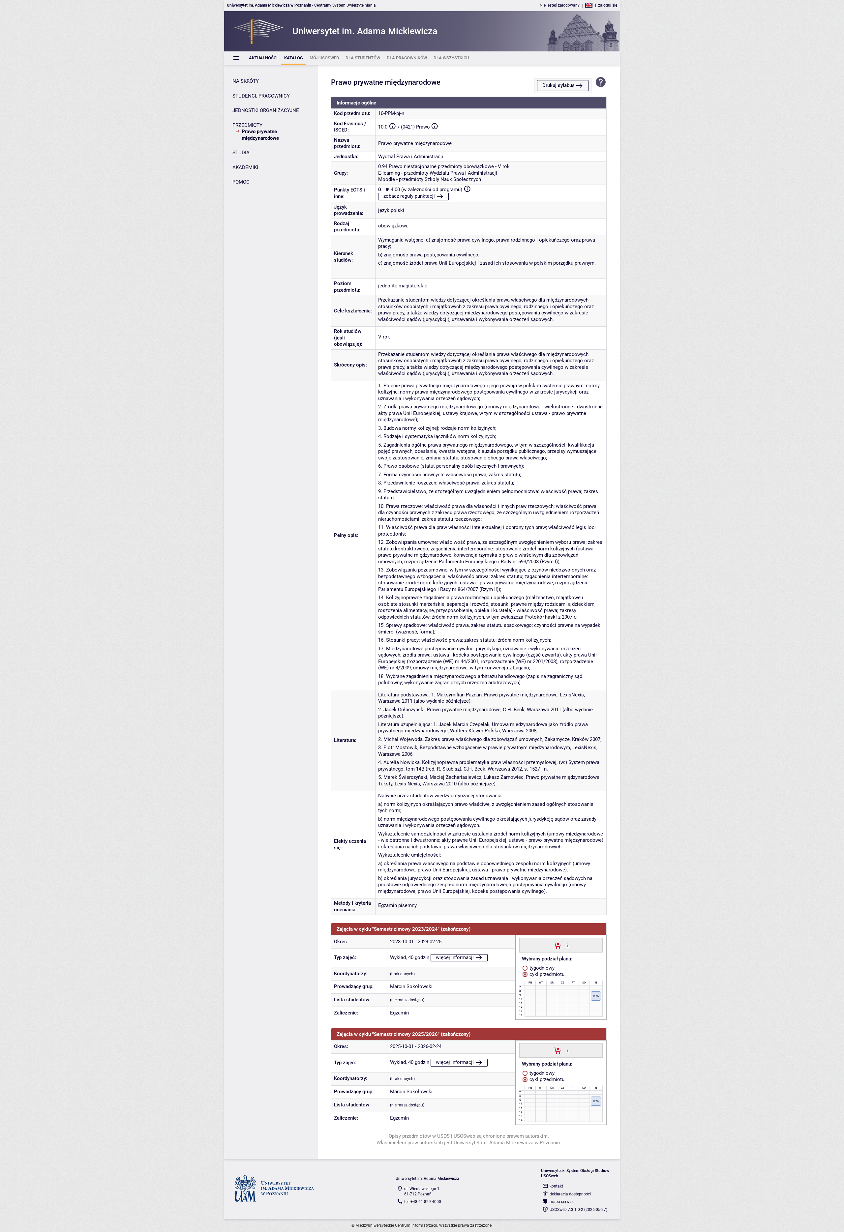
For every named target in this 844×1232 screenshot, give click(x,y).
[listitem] (263, 58)
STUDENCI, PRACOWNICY (261, 96)
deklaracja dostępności (570, 1194)
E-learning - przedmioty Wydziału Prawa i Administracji (437, 173)
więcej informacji (455, 957)
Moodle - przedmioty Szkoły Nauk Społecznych (429, 179)
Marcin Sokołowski (411, 986)
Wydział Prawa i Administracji (410, 157)
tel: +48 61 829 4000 (422, 1201)
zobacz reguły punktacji (409, 196)
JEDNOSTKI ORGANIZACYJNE (265, 110)
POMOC (241, 182)
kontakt (556, 1186)
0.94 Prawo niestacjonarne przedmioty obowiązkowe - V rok (444, 166)
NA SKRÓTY (245, 81)
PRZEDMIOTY (247, 125)
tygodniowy (541, 968)
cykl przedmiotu (546, 974)
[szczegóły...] (567, 945)
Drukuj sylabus (558, 85)
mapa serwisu (562, 1201)
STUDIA (241, 153)
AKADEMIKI (245, 167)
